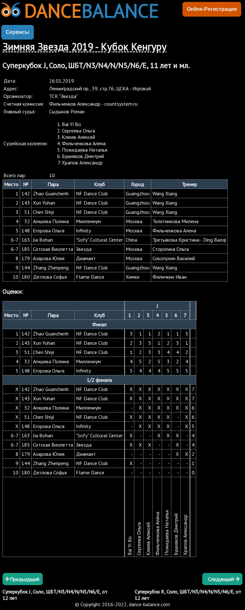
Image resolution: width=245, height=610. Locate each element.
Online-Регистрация (212, 9)
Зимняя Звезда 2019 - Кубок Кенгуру (85, 46)
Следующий (221, 579)
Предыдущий (24, 579)
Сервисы (17, 32)
